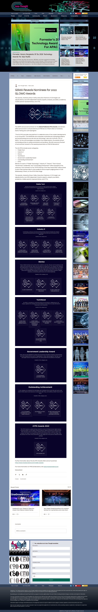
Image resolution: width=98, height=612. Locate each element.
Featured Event (18, 469)
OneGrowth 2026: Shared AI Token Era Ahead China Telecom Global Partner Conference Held (23, 509)
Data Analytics (46, 75)
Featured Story (16, 52)
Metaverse (63, 58)
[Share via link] (26, 474)
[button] (74, 25)
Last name (35, 551)
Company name (36, 562)
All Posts (12, 75)
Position (34, 556)
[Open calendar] (86, 20)
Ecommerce (55, 75)
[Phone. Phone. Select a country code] (34, 576)
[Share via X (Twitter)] (19, 474)
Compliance (28, 75)
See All (69, 487)
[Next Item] (56, 37)
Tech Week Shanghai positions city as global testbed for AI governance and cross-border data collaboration (56, 509)
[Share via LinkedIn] (22, 474)
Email (33, 567)
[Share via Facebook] (15, 474)
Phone (33, 573)
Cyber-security (37, 75)
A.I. (62, 35)
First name (35, 545)
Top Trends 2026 (79, 35)
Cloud (22, 75)
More (62, 75)
